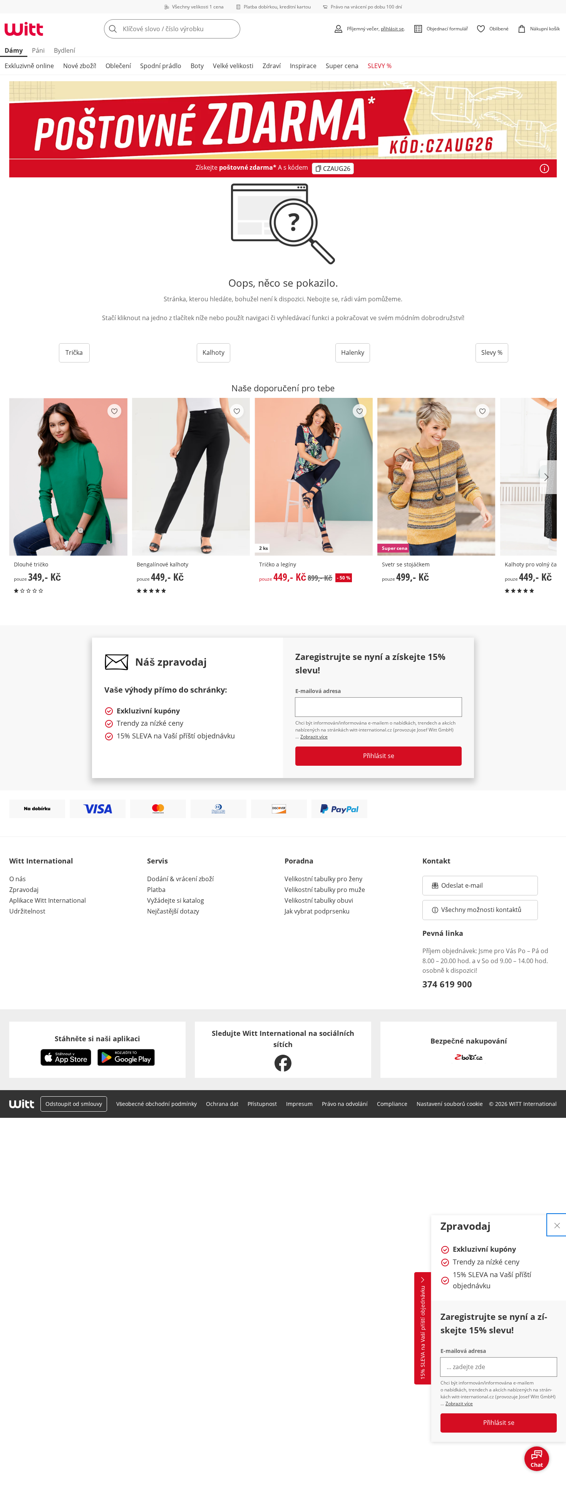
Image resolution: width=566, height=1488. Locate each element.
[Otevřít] (544, 168)
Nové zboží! (79, 66)
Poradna (299, 860)
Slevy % (491, 352)
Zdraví (272, 66)
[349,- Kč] (68, 477)
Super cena (342, 66)
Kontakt (436, 860)
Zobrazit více (459, 1403)
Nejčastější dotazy (173, 911)
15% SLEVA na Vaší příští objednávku (422, 1333)
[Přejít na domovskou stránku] (24, 28)
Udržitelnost (27, 911)
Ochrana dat (222, 1103)
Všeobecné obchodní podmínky (156, 1103)
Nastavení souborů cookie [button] (450, 1103)
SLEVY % (380, 66)
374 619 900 (447, 984)
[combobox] (189, 29)
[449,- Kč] (191, 477)
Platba (156, 889)
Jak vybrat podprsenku (317, 911)
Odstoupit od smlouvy (73, 1103)
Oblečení (118, 66)
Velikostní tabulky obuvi (319, 900)
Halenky (352, 352)
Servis (157, 860)
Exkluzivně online (29, 66)
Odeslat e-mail (471, 887)
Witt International (41, 860)
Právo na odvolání (345, 1103)
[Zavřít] (557, 1224)
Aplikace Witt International (47, 900)
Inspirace (303, 66)
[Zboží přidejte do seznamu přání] (114, 411)
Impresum (299, 1103)
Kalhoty (213, 352)
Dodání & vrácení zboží (180, 879)
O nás (17, 879)
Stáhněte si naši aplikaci (97, 1038)
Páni (38, 50)
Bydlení (64, 50)
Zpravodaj (24, 889)
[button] (548, 477)
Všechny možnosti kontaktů (481, 909)
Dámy (14, 50)
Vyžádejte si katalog (175, 900)
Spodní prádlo (160, 66)
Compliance (392, 1103)
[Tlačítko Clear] (232, 29)
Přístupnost (262, 1103)
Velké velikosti (233, 66)
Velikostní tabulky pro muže (325, 889)
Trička (74, 352)
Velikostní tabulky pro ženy (323, 879)
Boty (197, 66)
